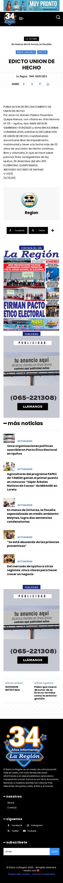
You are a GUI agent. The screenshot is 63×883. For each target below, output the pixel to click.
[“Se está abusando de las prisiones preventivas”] (9, 534)
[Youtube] (24, 831)
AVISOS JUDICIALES (26, 52)
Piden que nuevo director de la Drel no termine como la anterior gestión (45, 693)
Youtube (31, 830)
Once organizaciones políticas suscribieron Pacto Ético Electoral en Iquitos (32, 450)
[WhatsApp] (47, 84)
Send (54, 851)
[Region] (31, 199)
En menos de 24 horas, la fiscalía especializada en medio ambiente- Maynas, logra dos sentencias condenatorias (33, 516)
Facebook (17, 825)
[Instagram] (28, 825)
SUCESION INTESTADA (12, 688)
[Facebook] (23, 84)
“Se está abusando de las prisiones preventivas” (33, 544)
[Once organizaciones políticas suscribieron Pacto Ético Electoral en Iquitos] (9, 438)
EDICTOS (42, 52)
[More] (52, 230)
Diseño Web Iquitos (19, 874)
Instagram (37, 825)
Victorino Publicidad (43, 874)
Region (23, 76)
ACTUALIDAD (25, 441)
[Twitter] (31, 84)
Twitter (15, 830)
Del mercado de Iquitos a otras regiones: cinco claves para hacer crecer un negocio (32, 570)
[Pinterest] (39, 84)
